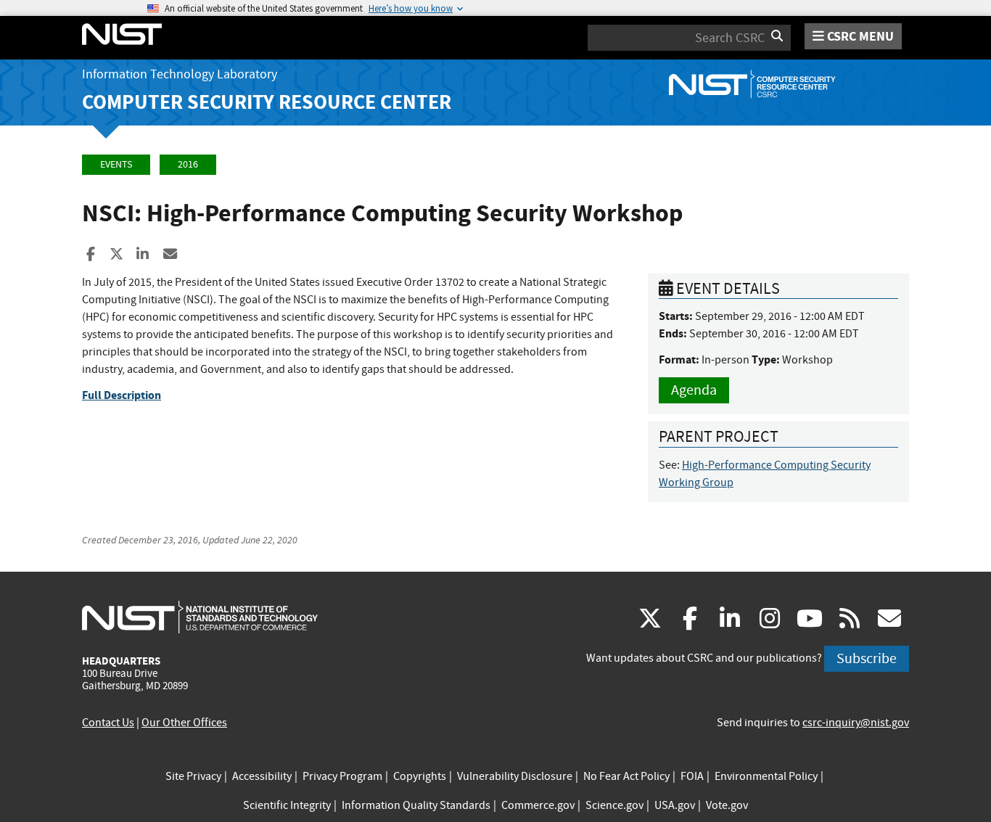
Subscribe (866, 658)
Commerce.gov (538, 805)
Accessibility (262, 776)
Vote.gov (727, 805)
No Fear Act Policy (626, 776)
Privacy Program (342, 776)
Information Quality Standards (416, 805)
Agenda (694, 390)
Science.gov (614, 805)
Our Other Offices (184, 722)
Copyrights (419, 776)
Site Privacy (193, 776)
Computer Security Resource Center (266, 102)
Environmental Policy (766, 776)
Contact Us (108, 722)
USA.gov (674, 805)
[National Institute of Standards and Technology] (200, 616)
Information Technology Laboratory (179, 74)
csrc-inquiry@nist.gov (855, 722)
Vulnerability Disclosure (514, 776)
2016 (188, 164)
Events (116, 164)
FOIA (692, 776)
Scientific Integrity (287, 805)
